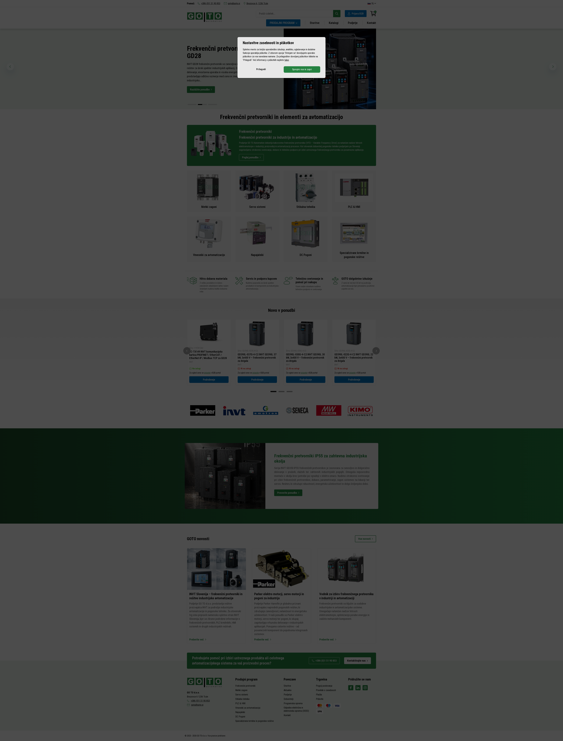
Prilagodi (261, 69)
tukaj (286, 60)
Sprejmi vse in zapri (302, 69)
